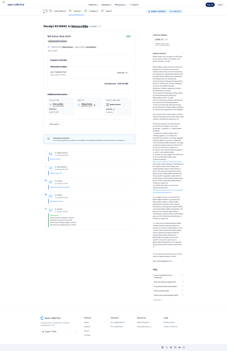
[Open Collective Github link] (175, 347)
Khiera (59, 181)
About (86, 331)
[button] (59, 11)
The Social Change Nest (162, 45)
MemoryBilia (79, 26)
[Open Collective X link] (166, 347)
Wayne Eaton (62, 153)
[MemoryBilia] (45, 11)
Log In (220, 5)
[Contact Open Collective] (183, 347)
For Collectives (116, 327)
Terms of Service (170, 327)
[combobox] (60, 331)
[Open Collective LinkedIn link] (162, 347)
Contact (87, 335)
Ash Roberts (62, 167)
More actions (54, 124)
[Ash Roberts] (50, 168)
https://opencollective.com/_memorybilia (167, 162)
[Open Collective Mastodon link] (171, 347)
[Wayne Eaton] (48, 47)
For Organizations (118, 322)
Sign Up (210, 5)
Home (86, 322)
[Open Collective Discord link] (179, 347)
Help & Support (143, 322)
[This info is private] (114, 109)
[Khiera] (50, 182)
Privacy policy (169, 322)
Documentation (143, 327)
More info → (158, 300)
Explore (87, 327)
